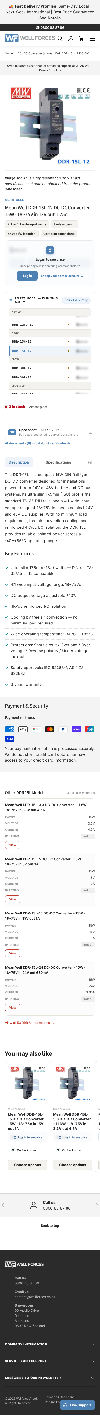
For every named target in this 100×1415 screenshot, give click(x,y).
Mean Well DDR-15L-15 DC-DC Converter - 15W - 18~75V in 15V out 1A (27, 1121)
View (12, 845)
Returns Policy (55, 1402)
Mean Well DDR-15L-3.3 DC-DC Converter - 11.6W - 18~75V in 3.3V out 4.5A (72, 1121)
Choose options (27, 1165)
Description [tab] (19, 462)
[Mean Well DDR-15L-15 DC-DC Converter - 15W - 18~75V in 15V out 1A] (27, 1083)
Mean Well (14, 200)
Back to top (50, 1225)
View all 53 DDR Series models (27, 1023)
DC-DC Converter (29, 53)
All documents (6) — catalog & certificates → (37, 443)
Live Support (80, 1405)
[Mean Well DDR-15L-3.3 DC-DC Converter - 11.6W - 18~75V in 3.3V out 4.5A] (72, 1083)
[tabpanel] (50, 580)
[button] (81, 38)
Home (9, 53)
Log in (27, 275)
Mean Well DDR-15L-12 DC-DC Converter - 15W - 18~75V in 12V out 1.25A (70, 53)
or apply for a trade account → (62, 276)
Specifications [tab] (58, 462)
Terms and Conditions (59, 1397)
